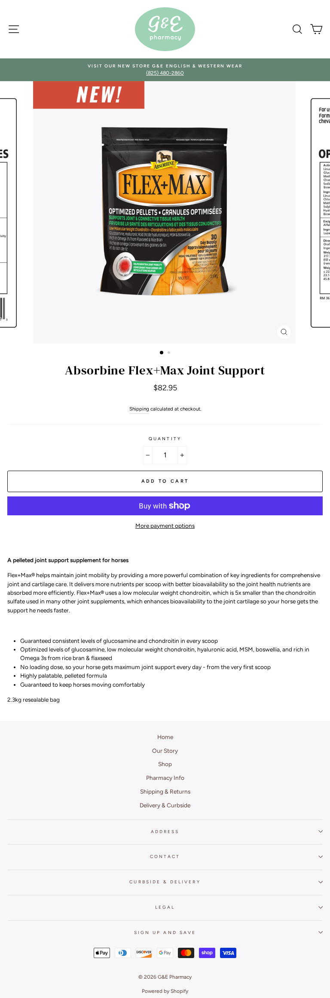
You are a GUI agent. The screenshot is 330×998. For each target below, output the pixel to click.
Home (165, 736)
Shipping (139, 409)
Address (165, 831)
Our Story (165, 750)
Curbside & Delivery (164, 882)
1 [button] (162, 353)
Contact (165, 856)
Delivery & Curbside (165, 805)
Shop (165, 764)
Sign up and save (165, 932)
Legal (165, 907)
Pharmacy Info (165, 777)
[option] (165, 70)
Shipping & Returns (165, 791)
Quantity (165, 438)
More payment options (165, 525)
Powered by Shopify (165, 991)
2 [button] (170, 353)
